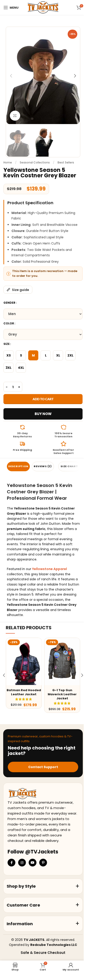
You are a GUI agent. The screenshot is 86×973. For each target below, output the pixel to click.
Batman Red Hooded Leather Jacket (24, 692)
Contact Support (43, 767)
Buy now (43, 413)
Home (7, 162)
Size (6, 344)
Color (8, 323)
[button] (11, 75)
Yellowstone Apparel (49, 569)
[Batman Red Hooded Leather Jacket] (24, 661)
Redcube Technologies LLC (53, 944)
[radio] (8, 355)
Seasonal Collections (35, 162)
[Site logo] (43, 7)
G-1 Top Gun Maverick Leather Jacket (62, 694)
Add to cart (43, 399)
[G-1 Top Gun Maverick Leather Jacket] (62, 661)
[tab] (18, 466)
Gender (9, 303)
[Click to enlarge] (15, 116)
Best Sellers (66, 162)
